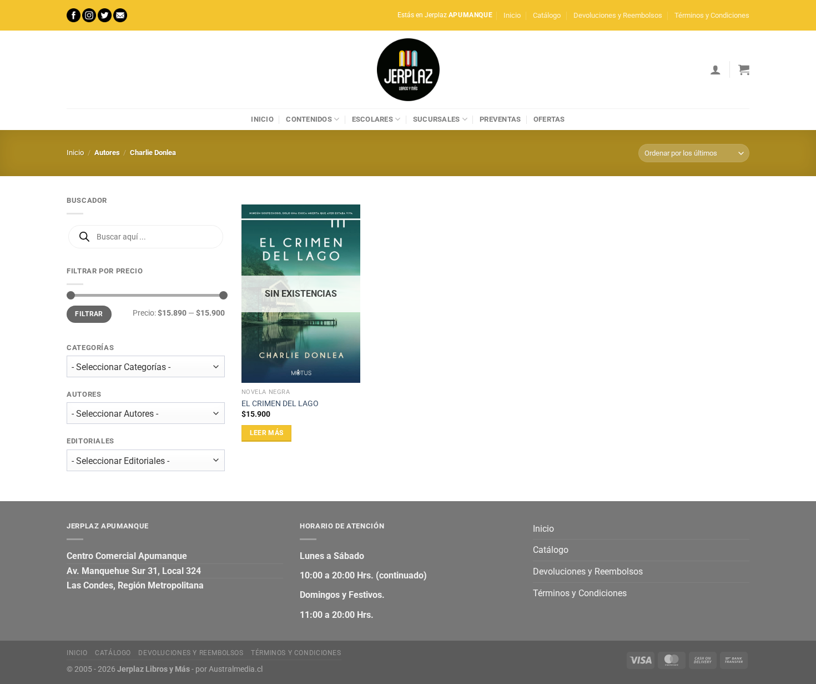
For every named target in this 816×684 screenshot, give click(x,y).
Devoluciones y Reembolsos (617, 15)
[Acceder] (715, 69)
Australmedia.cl (236, 669)
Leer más (267, 433)
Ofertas (549, 119)
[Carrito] (743, 69)
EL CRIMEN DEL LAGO (280, 403)
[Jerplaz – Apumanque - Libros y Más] (408, 69)
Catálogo (547, 15)
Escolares (372, 119)
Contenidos (309, 119)
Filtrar (89, 314)
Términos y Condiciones (711, 15)
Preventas (500, 119)
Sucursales (436, 119)
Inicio (512, 15)
